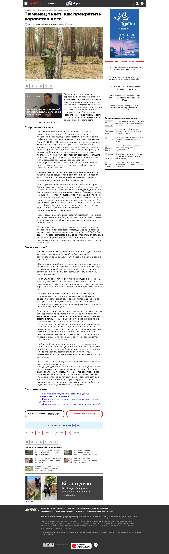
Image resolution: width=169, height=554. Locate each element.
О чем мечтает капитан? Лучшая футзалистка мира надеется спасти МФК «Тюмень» (47, 468)
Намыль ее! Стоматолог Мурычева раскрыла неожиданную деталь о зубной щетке (128, 156)
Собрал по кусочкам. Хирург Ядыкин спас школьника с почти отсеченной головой (129, 123)
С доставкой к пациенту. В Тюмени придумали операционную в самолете (64, 395)
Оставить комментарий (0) (84, 414)
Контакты (80, 511)
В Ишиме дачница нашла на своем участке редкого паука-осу (125, 88)
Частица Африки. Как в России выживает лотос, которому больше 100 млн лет (129, 164)
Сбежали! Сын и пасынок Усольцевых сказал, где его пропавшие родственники (129, 148)
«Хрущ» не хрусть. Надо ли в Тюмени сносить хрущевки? (71, 404)
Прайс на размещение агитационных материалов (88, 509)
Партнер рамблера (62, 544)
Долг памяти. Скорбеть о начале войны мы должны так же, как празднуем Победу (47, 453)
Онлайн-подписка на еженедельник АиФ (57, 511)
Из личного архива (32, 80)
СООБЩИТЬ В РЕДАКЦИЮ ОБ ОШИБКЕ (100, 511)
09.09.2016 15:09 (30, 10)
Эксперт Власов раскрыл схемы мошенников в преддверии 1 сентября (124, 108)
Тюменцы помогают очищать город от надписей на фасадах (125, 68)
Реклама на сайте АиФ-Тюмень (53, 509)
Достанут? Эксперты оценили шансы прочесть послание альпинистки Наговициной (129, 140)
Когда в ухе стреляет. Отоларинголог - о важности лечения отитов (85, 460)
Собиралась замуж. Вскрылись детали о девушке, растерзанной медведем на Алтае (128, 131)
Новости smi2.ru (33, 501)
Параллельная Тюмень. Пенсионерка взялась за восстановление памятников (85, 453)
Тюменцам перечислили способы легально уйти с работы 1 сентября (125, 78)
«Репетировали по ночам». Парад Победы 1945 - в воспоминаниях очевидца (48, 460)
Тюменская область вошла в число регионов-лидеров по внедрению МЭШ (124, 98)
